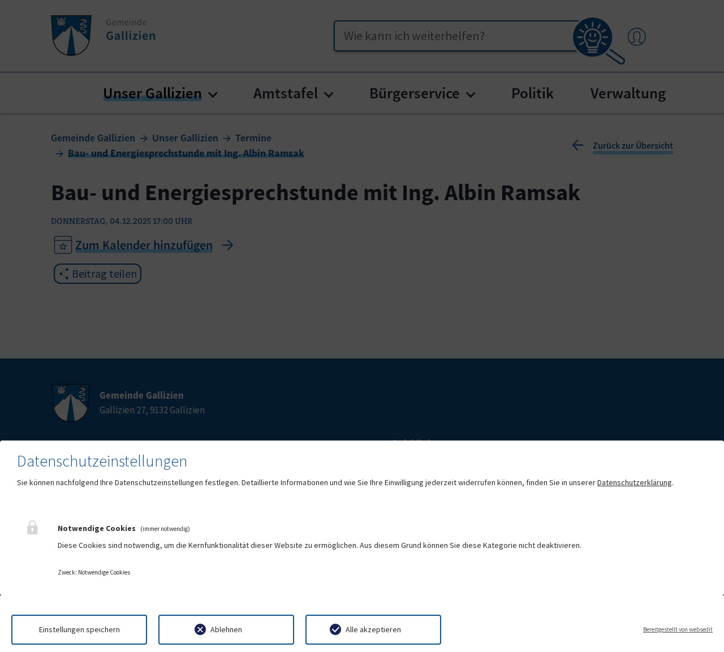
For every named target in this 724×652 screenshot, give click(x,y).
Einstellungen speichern (79, 629)
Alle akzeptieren (373, 629)
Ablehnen (226, 629)
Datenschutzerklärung (634, 482)
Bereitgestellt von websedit (678, 629)
